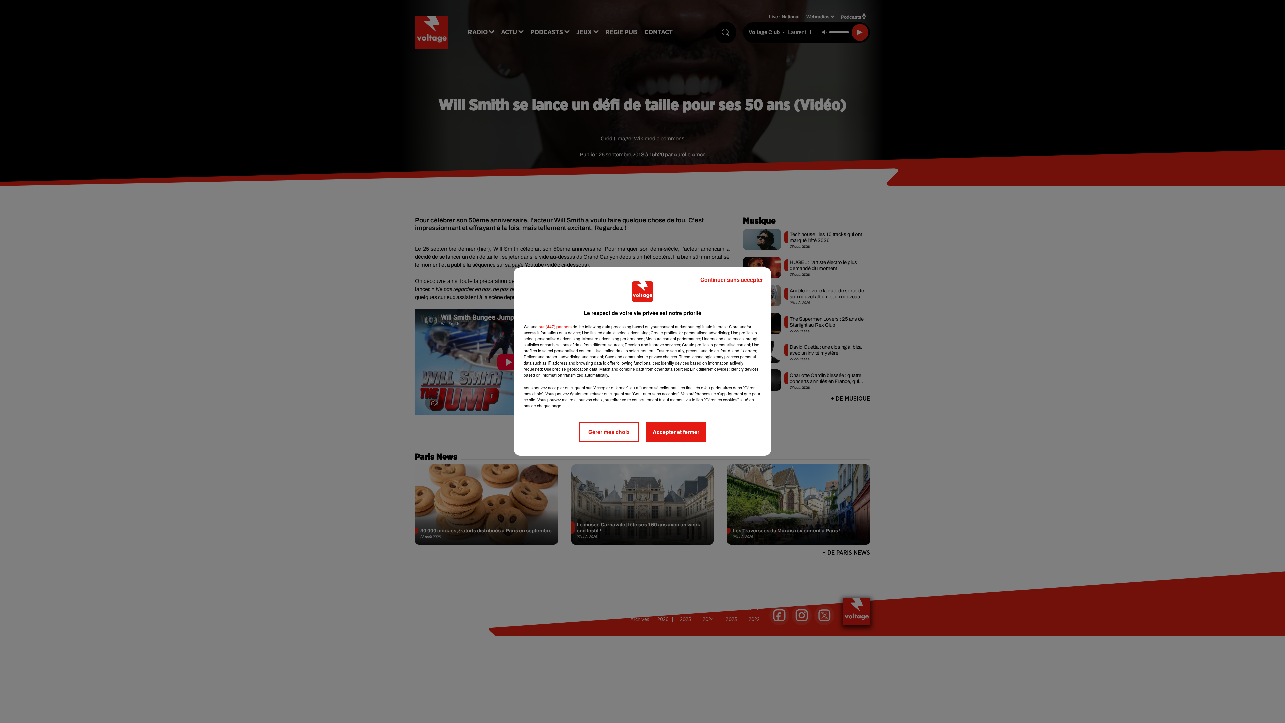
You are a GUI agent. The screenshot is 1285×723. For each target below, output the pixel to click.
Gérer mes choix (609, 432)
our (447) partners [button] (555, 326)
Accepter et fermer (676, 432)
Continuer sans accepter (731, 280)
